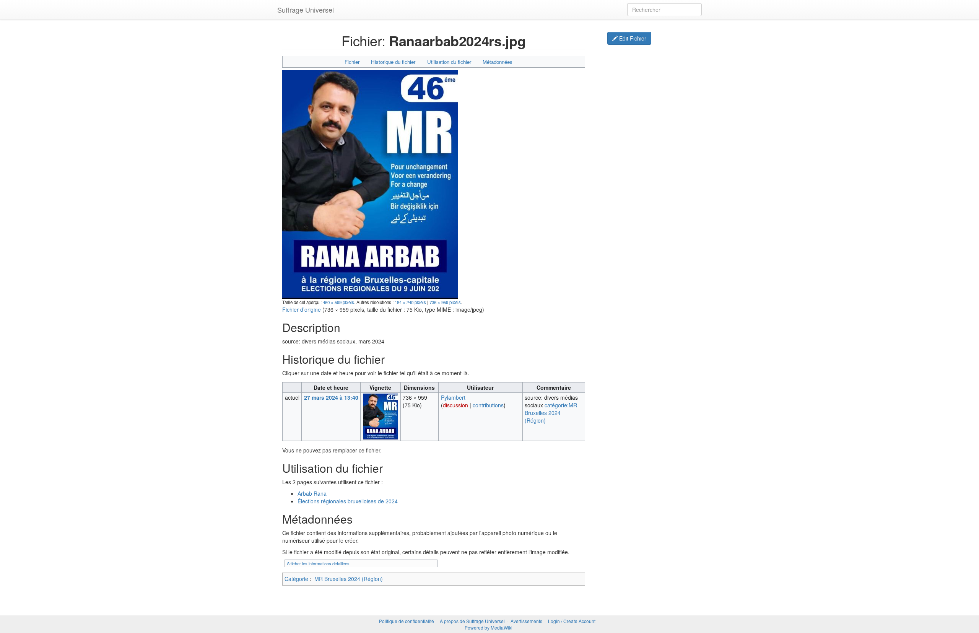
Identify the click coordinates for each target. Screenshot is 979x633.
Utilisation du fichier (449, 61)
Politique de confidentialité (406, 621)
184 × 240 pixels (410, 302)
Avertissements (526, 621)
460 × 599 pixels (338, 302)
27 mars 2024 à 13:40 (331, 397)
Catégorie (296, 579)
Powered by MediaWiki (488, 627)
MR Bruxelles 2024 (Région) (348, 579)
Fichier (352, 61)
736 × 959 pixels (445, 302)
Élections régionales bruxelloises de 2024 (348, 501)
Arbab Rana (312, 493)
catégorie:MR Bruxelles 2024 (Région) (551, 412)
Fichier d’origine (301, 309)
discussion (455, 405)
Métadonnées (497, 61)
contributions (488, 405)
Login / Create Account (571, 621)
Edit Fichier (632, 38)
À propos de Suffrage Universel (472, 621)
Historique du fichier (393, 61)
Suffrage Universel (305, 10)
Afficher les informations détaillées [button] (318, 563)
